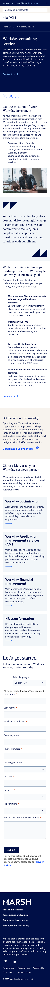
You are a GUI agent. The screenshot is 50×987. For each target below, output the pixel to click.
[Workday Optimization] (25, 523)
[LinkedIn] (14, 961)
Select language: (21, 677)
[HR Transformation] (25, 640)
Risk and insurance (13, 909)
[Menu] (46, 18)
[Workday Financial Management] (25, 605)
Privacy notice (23, 968)
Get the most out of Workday (21, 418)
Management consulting (16, 925)
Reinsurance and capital (16, 914)
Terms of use (8, 968)
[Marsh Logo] (17, 902)
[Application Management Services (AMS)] (25, 566)
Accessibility (38, 968)
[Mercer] (12, 17)
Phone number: (12, 748)
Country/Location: (13, 762)
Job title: (8, 776)
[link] (5, 96)
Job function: (10, 803)
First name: (9, 694)
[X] (6, 961)
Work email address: (14, 721)
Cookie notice (9, 972)
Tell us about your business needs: (21, 817)
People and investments (15, 920)
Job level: (8, 790)
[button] (47, 3)
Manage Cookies (25, 972)
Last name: (9, 707)
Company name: (12, 735)
